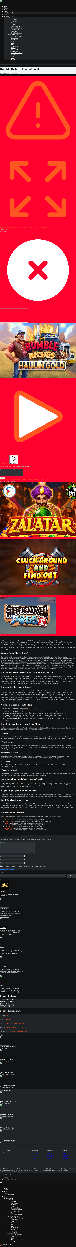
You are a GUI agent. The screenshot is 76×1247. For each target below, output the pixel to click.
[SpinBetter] (4, 926)
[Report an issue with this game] (38, 150)
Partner (65, 1156)
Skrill (12, 43)
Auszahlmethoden (12, 51)
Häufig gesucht (8, 16)
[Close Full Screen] (38, 307)
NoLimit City (15, 29)
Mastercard (35, 1153)
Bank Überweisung (17, 36)
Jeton (12, 44)
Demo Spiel (3, 538)
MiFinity (13, 48)
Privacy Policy (8, 1178)
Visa (12, 41)
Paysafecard (14, 38)
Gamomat (14, 24)
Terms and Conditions (10, 1179)
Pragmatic (50, 1158)
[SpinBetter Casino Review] (4, 1058)
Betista (2, 947)
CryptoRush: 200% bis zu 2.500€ (14, 1023)
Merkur (13, 23)
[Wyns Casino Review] (4, 1071)
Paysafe (34, 1158)
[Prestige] (4, 889)
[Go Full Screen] (38, 226)
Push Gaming (9, 826)
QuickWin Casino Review (7, 1005)
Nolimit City (8, 828)
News (5, 14)
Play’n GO (14, 31)
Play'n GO (8, 825)
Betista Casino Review (6, 1007)
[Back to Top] (0, 1246)
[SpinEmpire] (4, 907)
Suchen (2, 873)
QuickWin (3, 966)
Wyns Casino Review (6, 1003)
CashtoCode (14, 46)
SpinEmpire (3, 908)
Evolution (14, 19)
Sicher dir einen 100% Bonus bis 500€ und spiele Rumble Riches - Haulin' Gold (23, 227)
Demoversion (13, 463)
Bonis (5, 9)
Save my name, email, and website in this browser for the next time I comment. (25, 866)
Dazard (7, 1015)
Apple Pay (35, 1156)
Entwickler (10, 13)
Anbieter (10, 18)
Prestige (2, 891)
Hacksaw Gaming (16, 28)
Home (5, 6)
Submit (3, 477)
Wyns (1, 985)
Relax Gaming (9, 830)
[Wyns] (4, 984)
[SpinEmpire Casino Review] (4, 1045)
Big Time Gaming (16, 33)
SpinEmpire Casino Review (8, 1000)
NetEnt (7, 823)
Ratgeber (65, 1158)
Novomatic (14, 21)
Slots (5, 11)
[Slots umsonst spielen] (3, 3)
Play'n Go (50, 1156)
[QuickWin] (4, 964)
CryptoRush (8, 1019)
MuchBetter (14, 49)
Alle (64, 1153)
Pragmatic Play (15, 26)
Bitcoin (13, 59)
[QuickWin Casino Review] (4, 1084)
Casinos (6, 8)
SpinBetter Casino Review (8, 1001)
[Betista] (4, 945)
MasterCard (14, 39)
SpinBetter (3, 928)
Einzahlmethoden (12, 34)
